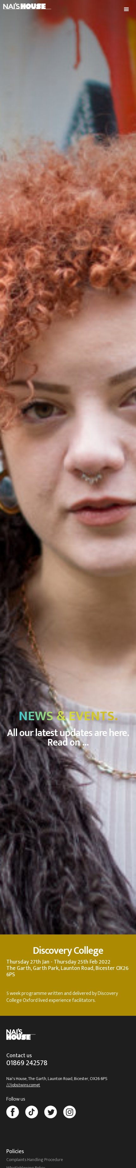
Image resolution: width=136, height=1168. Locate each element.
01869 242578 (26, 1064)
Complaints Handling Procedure (34, 1159)
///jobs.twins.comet (23, 1085)
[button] (126, 9)
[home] (25, 4)
